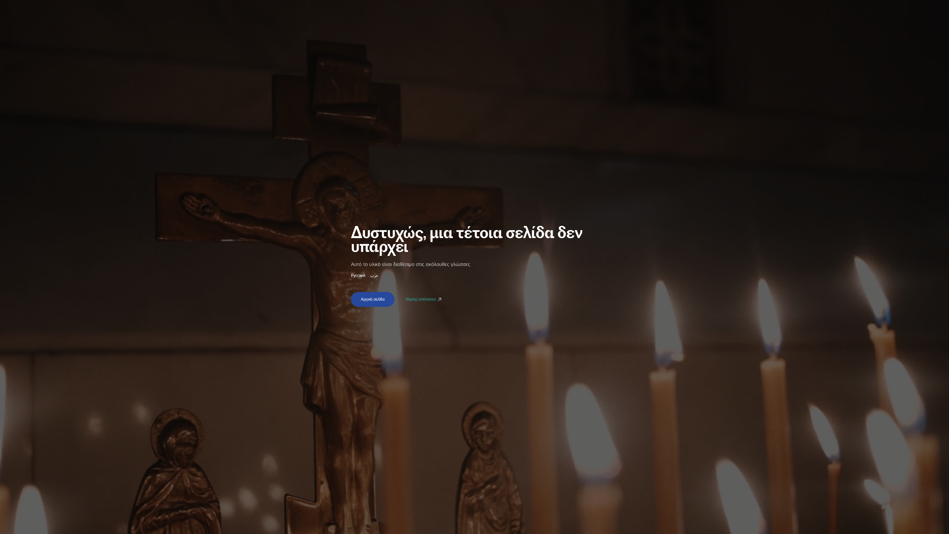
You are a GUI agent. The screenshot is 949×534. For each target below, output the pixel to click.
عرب (374, 276)
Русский (358, 276)
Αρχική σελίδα (373, 299)
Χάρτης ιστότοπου (421, 299)
